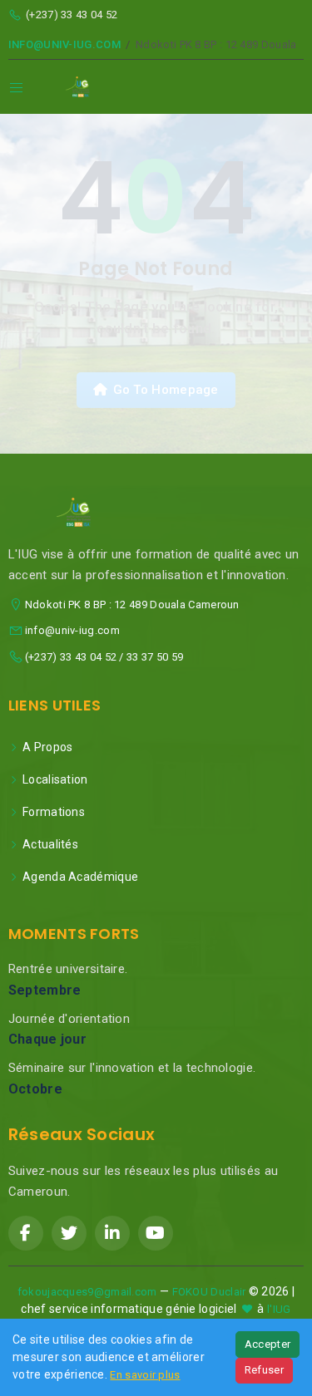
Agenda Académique (80, 876)
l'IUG (279, 1309)
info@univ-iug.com (64, 44)
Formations (53, 811)
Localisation (55, 779)
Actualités (50, 844)
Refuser (264, 1370)
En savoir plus (145, 1375)
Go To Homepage (166, 389)
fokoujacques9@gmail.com (87, 1291)
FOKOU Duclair (209, 1291)
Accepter (267, 1344)
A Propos (47, 747)
